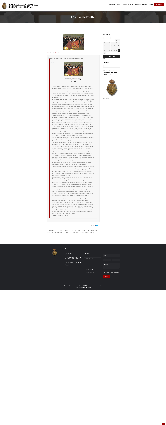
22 (116, 48)
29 (116, 50)
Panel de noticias (89, 272)
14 (114, 45)
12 (109, 45)
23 (118, 48)
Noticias (118, 4)
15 (116, 45)
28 (114, 50)
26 (109, 50)
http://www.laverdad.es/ (62, 215)
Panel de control (89, 269)
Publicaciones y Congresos (140, 4)
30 (118, 50)
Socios (131, 4)
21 (114, 48)
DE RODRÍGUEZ (70, 253)
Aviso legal (88, 253)
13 (111, 45)
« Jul (104, 58)
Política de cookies (89, 259)
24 (104, 50)
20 (111, 48)
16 (118, 45)
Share (117, 25)
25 (107, 50)
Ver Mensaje (106, 98)
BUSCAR (159, 4)
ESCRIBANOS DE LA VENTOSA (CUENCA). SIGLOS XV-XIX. (73, 258)
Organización (125, 4)
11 (107, 45)
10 (104, 45)
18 (107, 48)
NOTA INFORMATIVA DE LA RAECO (90, 234)
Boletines (151, 4)
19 (109, 48)
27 (111, 50)
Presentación (112, 4)
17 (104, 48)
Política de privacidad (90, 256)
